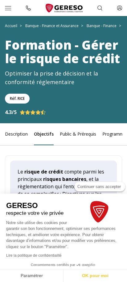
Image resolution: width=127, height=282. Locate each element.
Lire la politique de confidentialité (34, 255)
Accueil (11, 25)
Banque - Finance (102, 25)
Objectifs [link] (44, 134)
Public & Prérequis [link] (78, 134)
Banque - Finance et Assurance (52, 25)
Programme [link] (114, 134)
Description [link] (16, 134)
